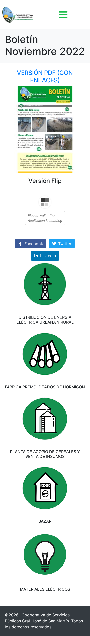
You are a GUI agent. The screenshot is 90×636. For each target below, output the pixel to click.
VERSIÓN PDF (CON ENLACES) (45, 76)
